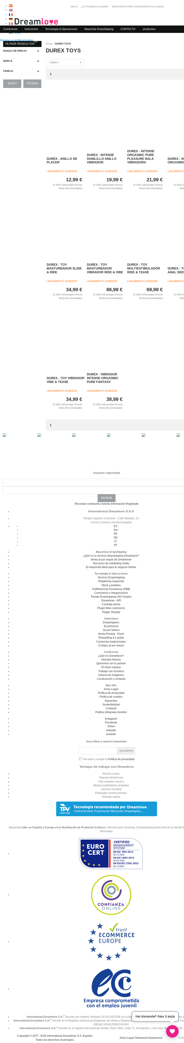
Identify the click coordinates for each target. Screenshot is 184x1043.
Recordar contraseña (88, 503)
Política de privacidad (111, 693)
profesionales (17, 40)
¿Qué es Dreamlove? (111, 655)
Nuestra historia (111, 659)
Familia (8, 71)
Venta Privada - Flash (111, 633)
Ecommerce (111, 626)
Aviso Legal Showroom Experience (141, 1037)
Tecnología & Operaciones (61, 29)
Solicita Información (113, 503)
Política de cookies (111, 696)
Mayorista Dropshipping (99, 29)
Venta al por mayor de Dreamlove (111, 559)
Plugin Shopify (111, 612)
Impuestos (111, 700)
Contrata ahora (111, 604)
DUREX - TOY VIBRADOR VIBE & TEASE (65, 380)
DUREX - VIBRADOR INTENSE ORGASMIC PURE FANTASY (102, 378)
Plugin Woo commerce (111, 608)
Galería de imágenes (111, 675)
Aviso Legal (111, 689)
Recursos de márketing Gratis (111, 563)
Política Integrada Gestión (111, 712)
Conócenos (10, 29)
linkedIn (111, 730)
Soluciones (31, 29)
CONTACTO (127, 29)
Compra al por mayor (111, 645)
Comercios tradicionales (111, 641)
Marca (7, 61)
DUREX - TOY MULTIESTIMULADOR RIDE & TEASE (143, 268)
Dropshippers (111, 622)
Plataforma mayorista (111, 581)
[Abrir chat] (172, 1031)
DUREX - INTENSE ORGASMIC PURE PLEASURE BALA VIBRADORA (140, 156)
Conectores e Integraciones (111, 592)
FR (115, 533)
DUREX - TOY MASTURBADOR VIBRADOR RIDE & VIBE (105, 268)
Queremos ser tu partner (111, 663)
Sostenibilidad (111, 704)
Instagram (111, 718)
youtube (111, 734)
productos (149, 29)
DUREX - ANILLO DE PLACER (62, 160)
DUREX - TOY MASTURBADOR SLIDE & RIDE (64, 268)
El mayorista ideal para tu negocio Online (111, 567)
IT (115, 541)
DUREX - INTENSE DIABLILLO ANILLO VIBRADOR (101, 158)
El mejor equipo (111, 667)
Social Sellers (111, 630)
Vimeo (111, 726)
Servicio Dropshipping (111, 577)
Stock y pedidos (111, 585)
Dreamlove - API (111, 600)
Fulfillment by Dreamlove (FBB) (111, 589)
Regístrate (132, 503)
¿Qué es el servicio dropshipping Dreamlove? (111, 555)
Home (49, 43)
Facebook (111, 722)
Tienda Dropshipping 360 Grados (111, 596)
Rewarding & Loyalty (111, 637)
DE (116, 537)
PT (115, 545)
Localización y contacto (111, 678)
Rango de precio (15, 50)
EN (116, 530)
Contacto (111, 708)
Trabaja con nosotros (111, 671)
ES (115, 526)
